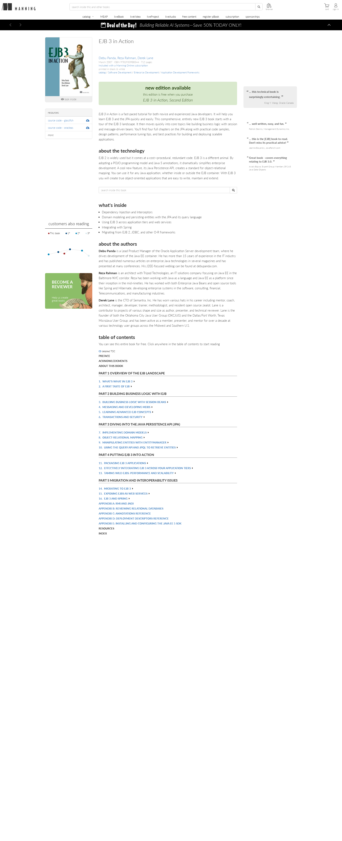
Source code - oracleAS (60, 127)
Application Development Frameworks (180, 72)
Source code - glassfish (60, 120)
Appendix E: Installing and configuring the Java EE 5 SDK (140, 523)
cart (327, 9)
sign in (336, 9)
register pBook (211, 16)
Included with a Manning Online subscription (123, 65)
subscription (232, 16)
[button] (10, 25)
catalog (86, 16)
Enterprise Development (146, 72)
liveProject (153, 16)
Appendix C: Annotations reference (125, 513)
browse (269, 9)
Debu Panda (107, 58)
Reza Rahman (126, 58)
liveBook (119, 16)
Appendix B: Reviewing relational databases (131, 508)
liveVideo (135, 16)
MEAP (104, 16)
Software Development (119, 72)
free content (189, 16)
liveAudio (170, 16)
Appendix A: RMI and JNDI (116, 503)
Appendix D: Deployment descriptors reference (134, 518)
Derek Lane (145, 58)
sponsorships (252, 16)
